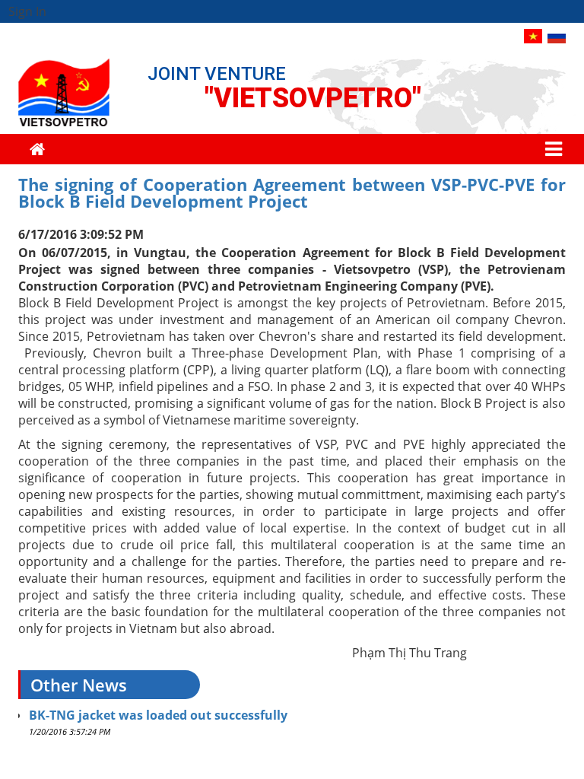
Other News (78, 684)
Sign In (27, 11)
